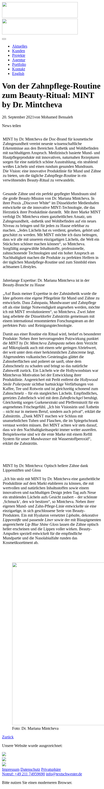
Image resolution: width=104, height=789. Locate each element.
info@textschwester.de (64, 774)
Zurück (8, 737)
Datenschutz (30, 769)
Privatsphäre (51, 769)
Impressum (10, 769)
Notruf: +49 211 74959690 (23, 774)
